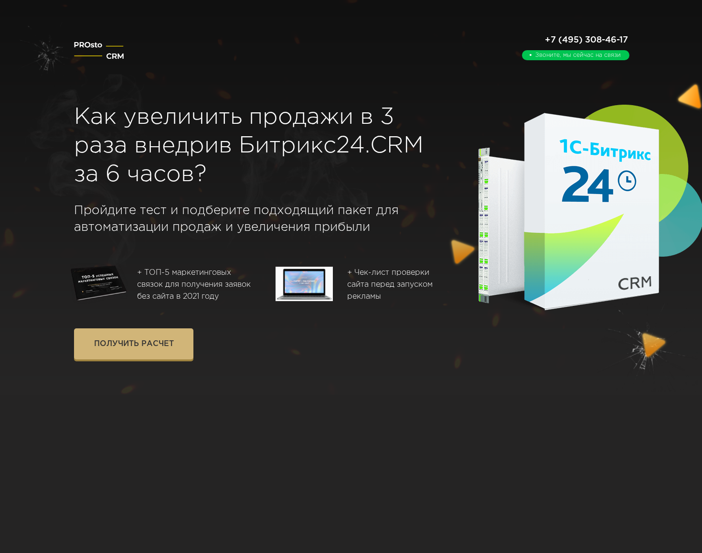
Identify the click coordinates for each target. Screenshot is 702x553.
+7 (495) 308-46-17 (586, 40)
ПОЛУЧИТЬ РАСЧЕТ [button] (134, 343)
